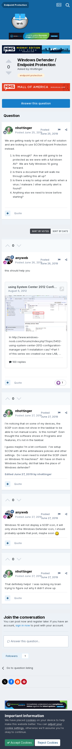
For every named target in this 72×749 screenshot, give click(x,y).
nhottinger (36, 68)
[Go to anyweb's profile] (9, 260)
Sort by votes (40, 231)
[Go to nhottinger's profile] (9, 130)
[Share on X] (5, 681)
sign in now (23, 625)
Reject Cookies (47, 742)
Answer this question (36, 103)
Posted (28, 132)
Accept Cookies (21, 742)
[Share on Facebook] (11, 681)
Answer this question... (25, 641)
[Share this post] (66, 129)
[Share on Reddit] (17, 681)
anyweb (21, 258)
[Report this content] (59, 129)
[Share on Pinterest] (24, 681)
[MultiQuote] (7, 213)
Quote (18, 213)
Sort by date (60, 231)
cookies (31, 720)
